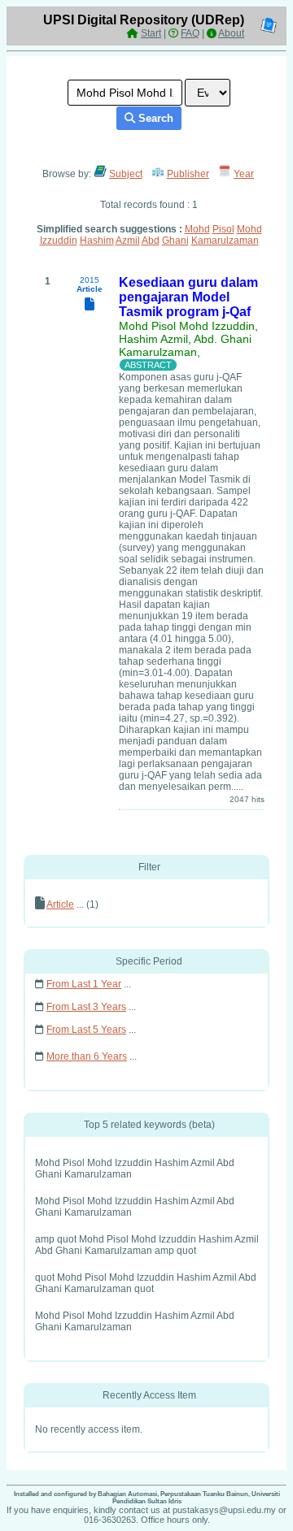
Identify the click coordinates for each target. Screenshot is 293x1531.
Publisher (188, 174)
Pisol (223, 229)
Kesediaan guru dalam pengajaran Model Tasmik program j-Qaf (188, 297)
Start (151, 33)
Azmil (128, 240)
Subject (125, 174)
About (231, 33)
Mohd (197, 229)
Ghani (175, 240)
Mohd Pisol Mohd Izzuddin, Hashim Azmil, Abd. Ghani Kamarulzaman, (188, 338)
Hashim (97, 240)
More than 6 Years (86, 1056)
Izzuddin (58, 240)
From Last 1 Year (83, 984)
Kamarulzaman (225, 240)
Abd (151, 240)
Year (244, 174)
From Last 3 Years (86, 1007)
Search (154, 118)
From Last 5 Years (86, 1029)
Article (60, 904)
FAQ (190, 33)
